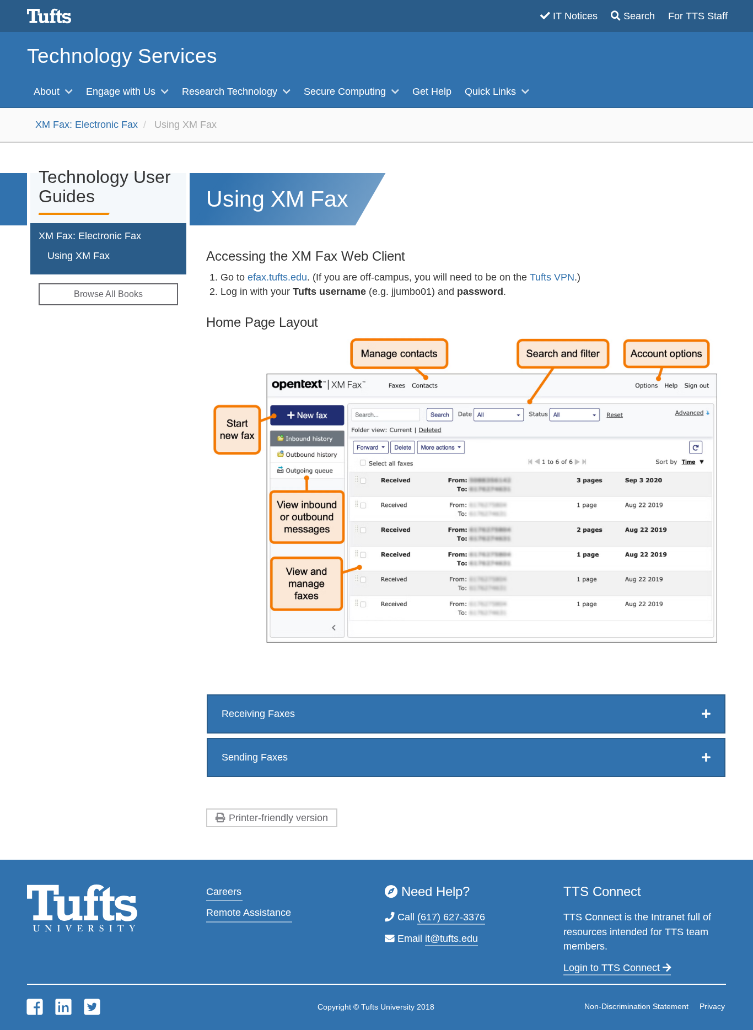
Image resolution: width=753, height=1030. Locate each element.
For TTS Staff (698, 15)
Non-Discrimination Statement (636, 1006)
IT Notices (575, 15)
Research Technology (231, 91)
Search (639, 15)
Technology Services (122, 56)
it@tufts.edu (451, 938)
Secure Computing (346, 91)
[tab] (466, 714)
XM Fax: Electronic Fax (86, 124)
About (48, 91)
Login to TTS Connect (613, 967)
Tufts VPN (552, 277)
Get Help (431, 91)
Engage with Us (122, 91)
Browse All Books (108, 294)
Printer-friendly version (278, 817)
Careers (223, 891)
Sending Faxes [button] (255, 757)
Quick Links (492, 91)
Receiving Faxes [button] (258, 713)
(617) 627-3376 (451, 917)
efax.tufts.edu (277, 277)
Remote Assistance (248, 912)
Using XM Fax (78, 255)
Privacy (712, 1006)
